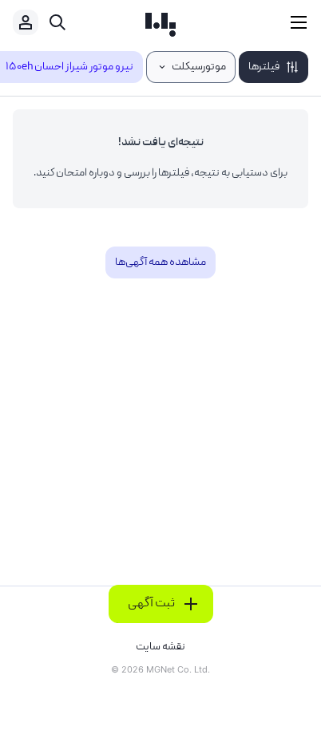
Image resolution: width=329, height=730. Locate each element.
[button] (273, 67)
